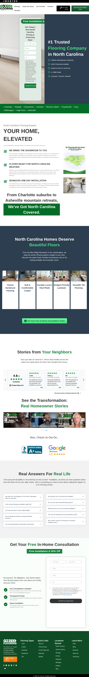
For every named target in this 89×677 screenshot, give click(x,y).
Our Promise (40, 6)
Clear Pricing (43, 647)
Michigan (58, 662)
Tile (22, 656)
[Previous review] (5, 380)
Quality (41, 656)
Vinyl (23, 643)
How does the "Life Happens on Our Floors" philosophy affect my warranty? (20, 497)
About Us (75, 653)
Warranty (41, 653)
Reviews (17, 10)
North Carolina (60, 646)
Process (50, 6)
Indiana (58, 666)
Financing (76, 656)
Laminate (24, 650)
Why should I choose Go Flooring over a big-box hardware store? (61, 521)
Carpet (23, 647)
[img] (16, 379)
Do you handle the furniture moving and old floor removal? (18, 517)
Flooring (17, 6)
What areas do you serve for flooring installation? (61, 508)
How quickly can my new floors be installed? (60, 496)
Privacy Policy (31, 81)
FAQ (74, 643)
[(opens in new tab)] (32, 450)
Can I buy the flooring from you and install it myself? (62, 514)
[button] (80, 8)
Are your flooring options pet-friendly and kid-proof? (19, 524)
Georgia (58, 653)
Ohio (57, 669)
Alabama (58, 659)
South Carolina (60, 649)
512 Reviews (16, 382)
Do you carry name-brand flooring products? (60, 502)
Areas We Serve (28, 6)
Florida (58, 656)
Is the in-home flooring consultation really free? (18, 504)
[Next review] (84, 380)
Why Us (41, 643)
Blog (74, 647)
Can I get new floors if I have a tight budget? (17, 510)
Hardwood (24, 653)
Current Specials (44, 650)
